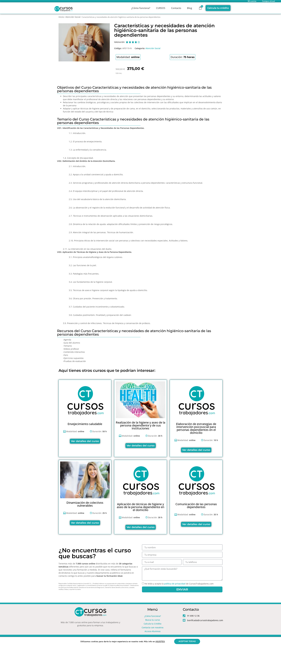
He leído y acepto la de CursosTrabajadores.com (179, 583)
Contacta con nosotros (152, 627)
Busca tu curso (152, 619)
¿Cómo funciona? (140, 8)
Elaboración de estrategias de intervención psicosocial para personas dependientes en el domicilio (196, 428)
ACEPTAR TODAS (187, 641)
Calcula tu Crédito (152, 623)
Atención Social (72, 17)
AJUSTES (160, 641)
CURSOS (160, 8)
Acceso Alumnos (153, 631)
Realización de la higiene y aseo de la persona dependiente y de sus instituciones (140, 425)
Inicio (61, 17)
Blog (189, 8)
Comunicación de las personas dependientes (196, 505)
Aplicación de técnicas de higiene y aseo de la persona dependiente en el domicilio (140, 507)
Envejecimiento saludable (85, 424)
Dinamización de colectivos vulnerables (84, 504)
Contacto (176, 8)
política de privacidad (174, 583)
